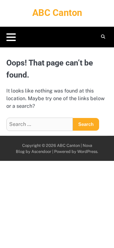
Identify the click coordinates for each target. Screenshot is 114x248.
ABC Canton (57, 12)
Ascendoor (41, 151)
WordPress (87, 151)
